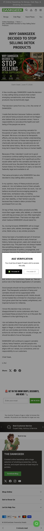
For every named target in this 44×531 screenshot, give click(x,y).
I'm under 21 (31, 271)
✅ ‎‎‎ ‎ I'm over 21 (13, 271)
